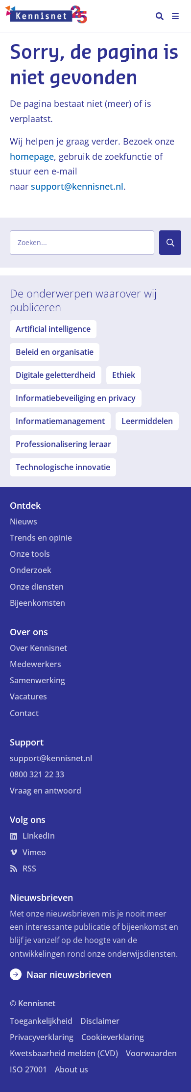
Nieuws (23, 521)
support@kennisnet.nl (77, 186)
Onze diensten (37, 586)
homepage (32, 156)
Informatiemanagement (60, 421)
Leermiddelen (147, 421)
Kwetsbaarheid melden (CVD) (64, 1053)
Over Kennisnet (38, 648)
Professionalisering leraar (63, 444)
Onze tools (30, 553)
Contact (24, 713)
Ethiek (123, 375)
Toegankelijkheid (41, 1021)
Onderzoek (30, 570)
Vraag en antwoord (45, 790)
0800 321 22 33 (37, 774)
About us (71, 1069)
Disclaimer (99, 1021)
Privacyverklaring (41, 1037)
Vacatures (28, 696)
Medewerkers (35, 664)
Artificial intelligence (53, 328)
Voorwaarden (151, 1053)
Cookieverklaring (112, 1037)
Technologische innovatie (63, 467)
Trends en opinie (41, 537)
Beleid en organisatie (55, 352)
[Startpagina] (51, 16)
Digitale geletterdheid (56, 375)
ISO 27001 (28, 1069)
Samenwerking (37, 680)
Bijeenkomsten (37, 602)
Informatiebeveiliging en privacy (76, 398)
